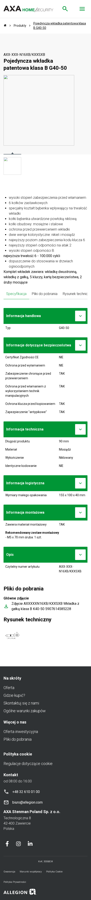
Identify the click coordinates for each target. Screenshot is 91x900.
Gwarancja (9, 871)
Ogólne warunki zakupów (25, 710)
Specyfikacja (16, 294)
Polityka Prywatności (15, 882)
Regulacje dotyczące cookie (28, 763)
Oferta (9, 687)
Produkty (20, 25)
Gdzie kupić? (14, 695)
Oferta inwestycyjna (21, 731)
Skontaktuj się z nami (21, 703)
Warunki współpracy (31, 871)
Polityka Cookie (54, 871)
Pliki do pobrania (44, 294)
